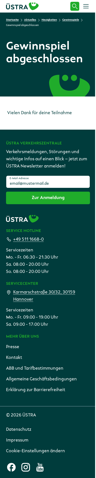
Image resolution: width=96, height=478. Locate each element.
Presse (12, 347)
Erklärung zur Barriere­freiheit (35, 390)
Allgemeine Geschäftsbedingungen (41, 379)
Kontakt (14, 358)
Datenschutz (18, 429)
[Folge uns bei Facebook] (11, 467)
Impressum (17, 440)
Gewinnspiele (70, 20)
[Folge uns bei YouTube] (40, 467)
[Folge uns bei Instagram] (25, 467)
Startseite (12, 20)
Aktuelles (30, 20)
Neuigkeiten (49, 20)
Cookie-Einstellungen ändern (35, 451)
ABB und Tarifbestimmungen (34, 368)
